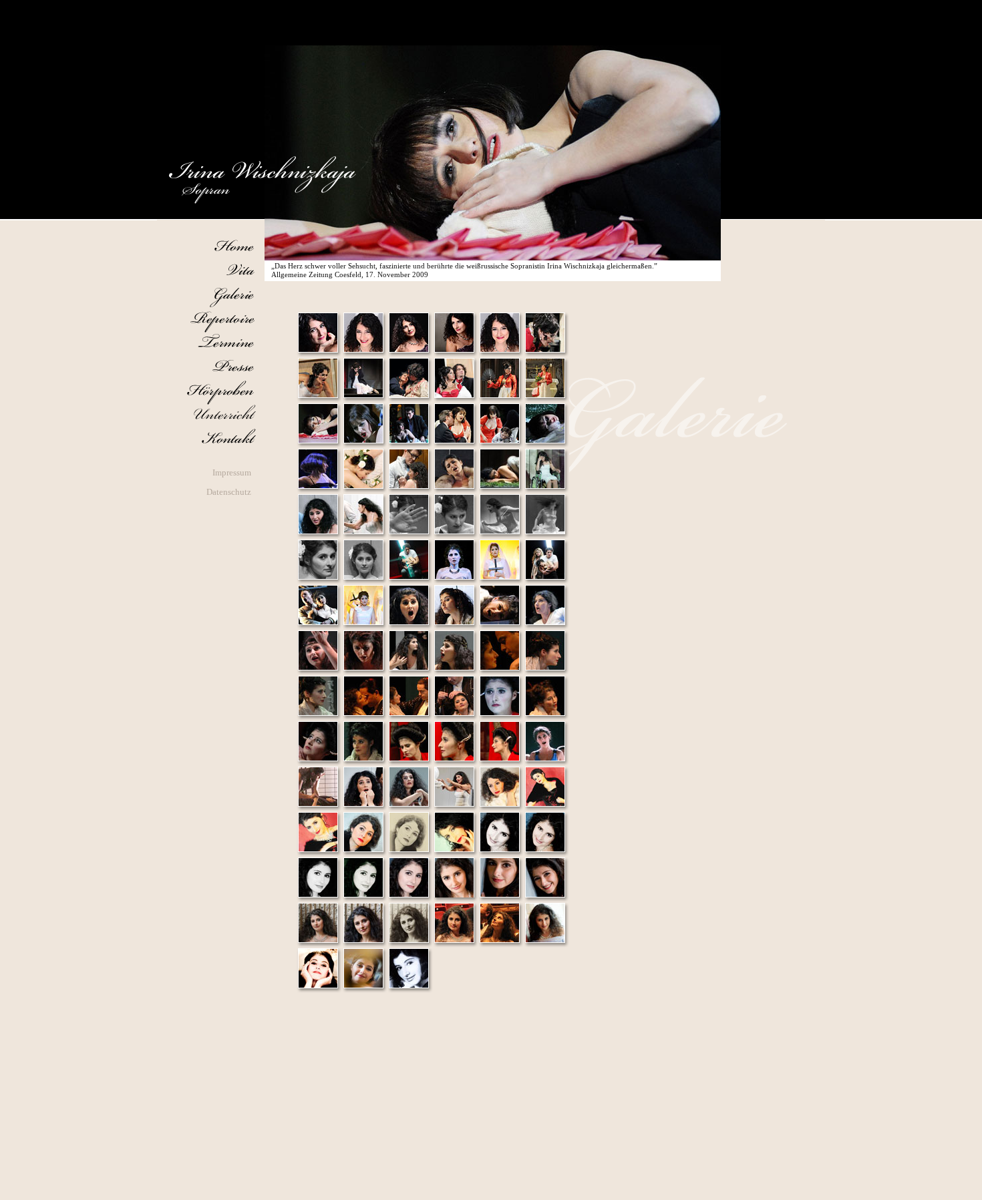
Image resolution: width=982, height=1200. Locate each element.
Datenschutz (228, 492)
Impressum (231, 472)
